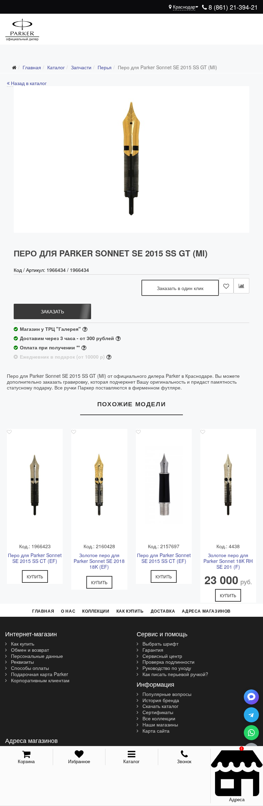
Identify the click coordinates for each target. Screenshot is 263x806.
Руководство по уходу (166, 668)
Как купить (130, 611)
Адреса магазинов (206, 611)
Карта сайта (155, 731)
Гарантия (152, 650)
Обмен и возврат (29, 650)
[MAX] (251, 697)
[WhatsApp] (251, 732)
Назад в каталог (28, 83)
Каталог (131, 761)
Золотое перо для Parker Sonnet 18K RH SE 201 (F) (228, 561)
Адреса (237, 799)
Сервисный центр (161, 656)
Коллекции (95, 611)
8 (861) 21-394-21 (232, 6)
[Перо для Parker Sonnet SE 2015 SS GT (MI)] (131, 159)
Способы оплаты (29, 668)
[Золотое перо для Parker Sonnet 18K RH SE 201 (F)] (228, 485)
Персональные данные (36, 656)
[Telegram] (251, 714)
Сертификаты (157, 712)
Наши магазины (159, 725)
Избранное (79, 761)
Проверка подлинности (168, 662)
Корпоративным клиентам (40, 680)
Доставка (163, 611)
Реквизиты (22, 662)
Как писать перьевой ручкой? (174, 674)
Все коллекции (158, 718)
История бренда (160, 700)
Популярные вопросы (166, 694)
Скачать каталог (159, 706)
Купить (35, 576)
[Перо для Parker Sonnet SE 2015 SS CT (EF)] (35, 485)
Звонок (184, 761)
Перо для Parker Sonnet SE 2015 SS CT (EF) (35, 558)
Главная (43, 611)
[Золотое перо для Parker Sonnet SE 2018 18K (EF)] (99, 485)
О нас (68, 611)
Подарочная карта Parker (39, 674)
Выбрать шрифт (159, 644)
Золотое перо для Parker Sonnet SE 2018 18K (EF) (99, 561)
